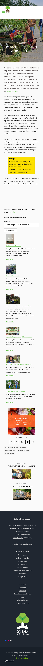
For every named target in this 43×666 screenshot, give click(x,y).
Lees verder (10, 259)
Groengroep (22, 555)
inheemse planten (11, 447)
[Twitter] (23, 3)
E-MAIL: (7, 221)
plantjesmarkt (23, 450)
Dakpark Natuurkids (13, 276)
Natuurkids (22, 561)
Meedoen (22, 588)
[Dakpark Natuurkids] (11, 269)
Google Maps (18, 538)
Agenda (22, 584)
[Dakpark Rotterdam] (8, 10)
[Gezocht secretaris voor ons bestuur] (13, 299)
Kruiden (23, 447)
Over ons (22, 591)
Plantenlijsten (22, 600)
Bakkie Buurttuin (22, 558)
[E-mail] (26, 3)
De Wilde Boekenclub (13, 246)
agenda (11, 212)
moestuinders (10, 450)
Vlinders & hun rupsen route (15, 391)
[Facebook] (20, 3)
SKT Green (10, 661)
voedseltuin (9, 453)
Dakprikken (22, 577)
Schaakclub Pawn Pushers (22, 570)
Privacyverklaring (22, 603)
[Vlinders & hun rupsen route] (13, 385)
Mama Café (22, 564)
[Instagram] (16, 3)
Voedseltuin (12, 91)
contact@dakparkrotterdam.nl (22, 544)
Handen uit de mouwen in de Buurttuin (19, 364)
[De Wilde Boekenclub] (10, 239)
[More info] (21, 17)
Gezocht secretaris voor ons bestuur (18, 306)
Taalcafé (22, 574)
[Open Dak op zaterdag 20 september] (13, 331)
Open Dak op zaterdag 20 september (19, 337)
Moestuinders (22, 567)
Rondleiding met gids (22, 594)
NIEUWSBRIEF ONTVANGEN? (15, 217)
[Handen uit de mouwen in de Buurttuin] (13, 359)
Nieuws (22, 597)
